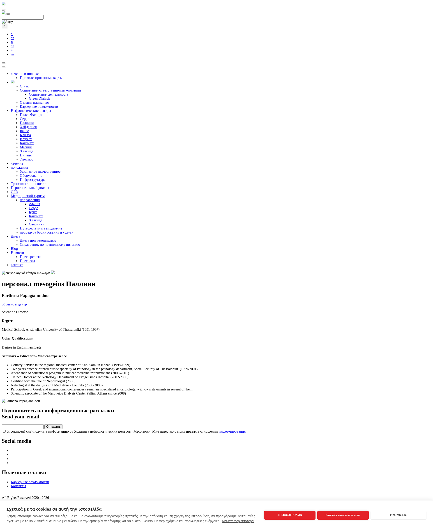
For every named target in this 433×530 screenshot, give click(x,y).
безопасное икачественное (40, 171)
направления (30, 200)
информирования (232, 431)
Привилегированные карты (41, 78)
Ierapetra (26, 139)
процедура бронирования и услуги (47, 232)
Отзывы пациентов (35, 102)
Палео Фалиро (31, 115)
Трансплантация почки (28, 184)
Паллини (27, 123)
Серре (24, 119)
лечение (17, 163)
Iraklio (24, 131)
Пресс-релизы (30, 257)
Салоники (36, 224)
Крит (33, 212)
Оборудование (31, 175)
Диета (15, 236)
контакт (17, 265)
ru (5, 26)
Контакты (18, 486)
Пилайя (26, 155)
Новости (17, 253)
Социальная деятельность (48, 94)
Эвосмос (26, 159)
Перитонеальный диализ (30, 188)
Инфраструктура (33, 179)
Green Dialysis (39, 98)
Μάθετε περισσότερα (238, 521)
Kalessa (25, 135)
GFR (14, 192)
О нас (24, 86)
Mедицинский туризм (28, 196)
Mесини (26, 147)
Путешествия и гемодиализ (41, 228)
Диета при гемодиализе (38, 240)
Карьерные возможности (39, 106)
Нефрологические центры (31, 110)
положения (19, 167)
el (12, 34)
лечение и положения (27, 74)
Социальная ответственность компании (50, 90)
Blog (14, 248)
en (12, 38)
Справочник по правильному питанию (50, 244)
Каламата (27, 143)
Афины (34, 204)
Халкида (26, 151)
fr (12, 42)
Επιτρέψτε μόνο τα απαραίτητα (343, 515)
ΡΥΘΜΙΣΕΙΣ (398, 515)
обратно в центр (14, 304)
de (12, 46)
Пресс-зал (27, 261)
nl (12, 50)
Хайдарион (28, 127)
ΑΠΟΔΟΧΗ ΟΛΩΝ (289, 515)
